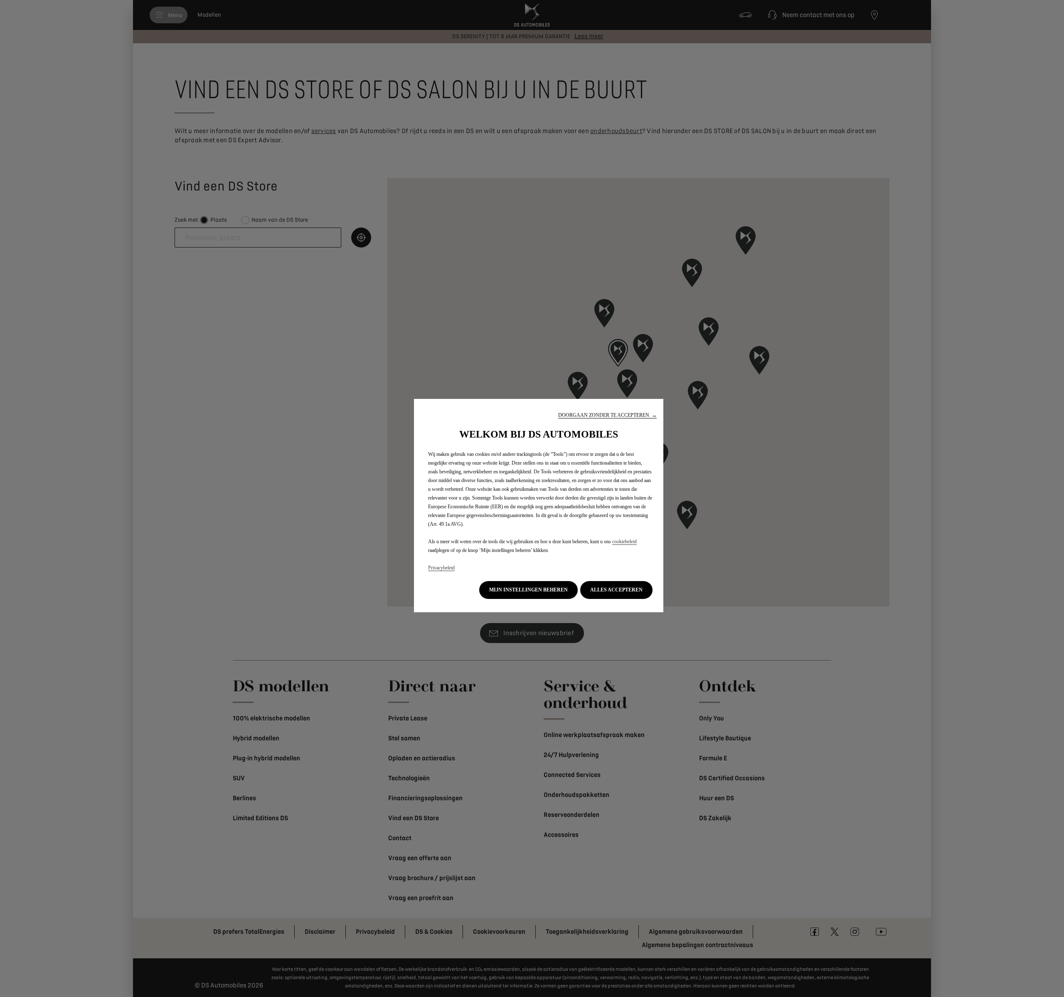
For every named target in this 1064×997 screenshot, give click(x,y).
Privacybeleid (441, 568)
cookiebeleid (624, 541)
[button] (607, 415)
